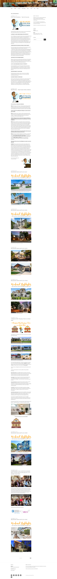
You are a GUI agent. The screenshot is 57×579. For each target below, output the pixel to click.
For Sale (15, 8)
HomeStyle (12, 387)
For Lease (19, 8)
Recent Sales (23, 8)
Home (12, 8)
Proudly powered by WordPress (30, 575)
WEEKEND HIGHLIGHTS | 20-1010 (19, 210)
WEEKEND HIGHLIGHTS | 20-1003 (19, 248)
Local (31, 8)
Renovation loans (13, 372)
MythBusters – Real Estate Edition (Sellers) (21, 89)
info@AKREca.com (13, 568)
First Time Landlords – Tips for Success (20, 17)
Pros (34, 8)
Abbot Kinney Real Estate (27, 3)
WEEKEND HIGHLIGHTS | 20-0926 (19, 280)
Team (27, 8)
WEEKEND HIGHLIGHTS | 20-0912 (19, 519)
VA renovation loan (14, 381)
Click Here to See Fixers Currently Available (21, 416)
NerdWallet (26, 365)
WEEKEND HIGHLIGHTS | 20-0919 (19, 433)
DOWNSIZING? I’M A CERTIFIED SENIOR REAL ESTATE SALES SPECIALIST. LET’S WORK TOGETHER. (20, 473)
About (38, 8)
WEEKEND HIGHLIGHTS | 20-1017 (19, 172)
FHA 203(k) (12, 377)
